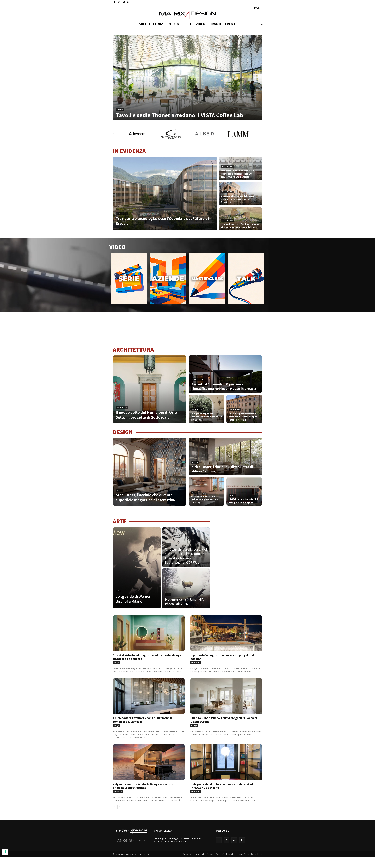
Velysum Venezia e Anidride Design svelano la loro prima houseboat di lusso (146, 786)
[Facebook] (114, 2)
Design (120, 109)
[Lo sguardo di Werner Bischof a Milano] (137, 567)
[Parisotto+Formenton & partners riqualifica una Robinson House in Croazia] (225, 374)
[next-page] (119, 807)
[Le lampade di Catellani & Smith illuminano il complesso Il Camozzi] (149, 696)
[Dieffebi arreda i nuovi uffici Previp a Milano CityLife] (244, 491)
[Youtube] (124, 2)
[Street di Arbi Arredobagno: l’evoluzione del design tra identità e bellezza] (149, 633)
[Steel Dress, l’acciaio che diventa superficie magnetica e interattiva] (149, 472)
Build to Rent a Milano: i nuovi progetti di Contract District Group (223, 720)
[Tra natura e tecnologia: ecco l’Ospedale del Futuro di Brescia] (165, 193)
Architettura (122, 214)
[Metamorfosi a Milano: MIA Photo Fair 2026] (186, 588)
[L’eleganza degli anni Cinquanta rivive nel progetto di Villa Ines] (206, 409)
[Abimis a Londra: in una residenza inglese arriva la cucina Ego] (206, 491)
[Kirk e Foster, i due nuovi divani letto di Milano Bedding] (225, 456)
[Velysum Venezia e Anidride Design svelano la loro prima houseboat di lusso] (149, 762)
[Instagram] (119, 2)
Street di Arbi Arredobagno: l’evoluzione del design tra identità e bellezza (147, 657)
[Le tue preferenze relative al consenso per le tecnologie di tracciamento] (5, 852)
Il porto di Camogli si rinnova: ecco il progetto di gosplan (222, 657)
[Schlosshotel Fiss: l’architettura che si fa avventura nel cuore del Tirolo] (240, 218)
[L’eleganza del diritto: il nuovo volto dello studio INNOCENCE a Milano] (226, 762)
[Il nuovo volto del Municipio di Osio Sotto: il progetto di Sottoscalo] (149, 389)
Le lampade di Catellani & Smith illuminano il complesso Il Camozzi (142, 720)
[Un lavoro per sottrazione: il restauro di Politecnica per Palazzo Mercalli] (244, 409)
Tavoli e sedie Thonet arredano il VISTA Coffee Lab (179, 115)
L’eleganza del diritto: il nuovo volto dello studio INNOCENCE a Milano (222, 786)
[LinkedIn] (128, 2)
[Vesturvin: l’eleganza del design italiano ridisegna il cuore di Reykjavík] (240, 193)
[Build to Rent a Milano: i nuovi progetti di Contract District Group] (226, 696)
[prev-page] (114, 807)
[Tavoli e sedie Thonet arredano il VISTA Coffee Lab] (187, 77)
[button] (262, 23)
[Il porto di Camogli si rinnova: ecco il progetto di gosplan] (226, 633)
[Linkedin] (242, 840)
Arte (118, 591)
